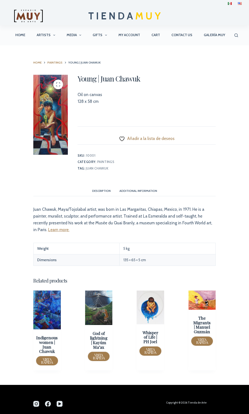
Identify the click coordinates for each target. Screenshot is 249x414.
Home (20, 35)
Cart (155, 35)
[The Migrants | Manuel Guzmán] (202, 300)
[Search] (236, 35)
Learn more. (58, 229)
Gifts (97, 35)
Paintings (106, 162)
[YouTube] (59, 404)
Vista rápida (47, 361)
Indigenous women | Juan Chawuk (47, 344)
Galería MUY (214, 35)
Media (72, 35)
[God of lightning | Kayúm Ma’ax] (99, 308)
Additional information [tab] (138, 191)
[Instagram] (36, 404)
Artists (44, 35)
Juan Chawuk (97, 168)
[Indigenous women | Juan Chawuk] (47, 310)
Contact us (181, 35)
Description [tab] (101, 191)
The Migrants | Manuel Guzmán (202, 324)
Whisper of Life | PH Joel (150, 337)
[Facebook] (48, 404)
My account (129, 35)
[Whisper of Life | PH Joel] (150, 307)
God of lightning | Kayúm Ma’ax (98, 340)
